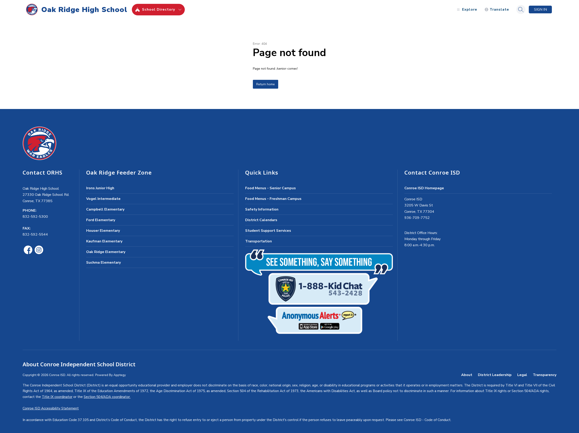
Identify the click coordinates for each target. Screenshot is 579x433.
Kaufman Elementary (104, 241)
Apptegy (120, 375)
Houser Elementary (103, 230)
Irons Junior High (100, 188)
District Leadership (495, 374)
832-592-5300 (35, 216)
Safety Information (261, 209)
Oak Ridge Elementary (105, 251)
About (466, 374)
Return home (265, 84)
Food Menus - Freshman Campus (273, 198)
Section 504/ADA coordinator (107, 397)
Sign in (540, 9)
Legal (522, 374)
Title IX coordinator (57, 397)
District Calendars (261, 220)
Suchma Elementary (103, 262)
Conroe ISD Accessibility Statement (51, 408)
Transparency (544, 374)
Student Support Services (268, 230)
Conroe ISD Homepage (424, 188)
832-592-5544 (35, 234)
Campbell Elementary (105, 209)
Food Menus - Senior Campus (270, 188)
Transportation (258, 241)
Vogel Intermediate (103, 198)
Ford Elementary (100, 220)
